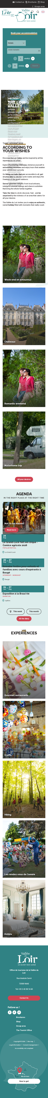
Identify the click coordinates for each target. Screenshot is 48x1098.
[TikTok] (14, 1012)
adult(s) (27, 58)
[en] (43, 12)
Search (35, 66)
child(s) (21, 66)
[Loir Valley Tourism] (27, 15)
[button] (38, 12)
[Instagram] (19, 1012)
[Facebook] (10, 1012)
